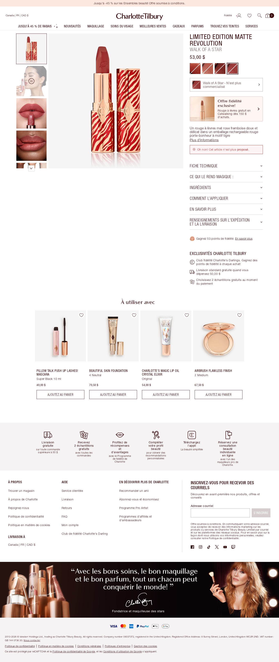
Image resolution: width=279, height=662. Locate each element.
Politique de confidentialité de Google (73, 651)
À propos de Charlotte (23, 499)
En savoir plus (243, 238)
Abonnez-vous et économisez (139, 499)
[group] (57, 356)
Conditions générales (89, 646)
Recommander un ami (134, 490)
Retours (67, 508)
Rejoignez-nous (18, 508)
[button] (259, 15)
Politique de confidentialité (26, 516)
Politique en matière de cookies (29, 525)
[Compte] (239, 15)
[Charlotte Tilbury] (139, 15)
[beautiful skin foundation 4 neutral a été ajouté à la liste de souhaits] (134, 315)
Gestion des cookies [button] (145, 646)
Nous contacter (32, 640)
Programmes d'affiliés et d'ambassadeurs (135, 518)
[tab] (31, 49)
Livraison (68, 499)
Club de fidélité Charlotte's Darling (85, 533)
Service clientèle (72, 490)
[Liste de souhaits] (249, 15)
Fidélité (228, 15)
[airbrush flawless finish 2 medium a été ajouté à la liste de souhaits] (239, 315)
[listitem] (38, 27)
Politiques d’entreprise (118, 646)
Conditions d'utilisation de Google (122, 651)
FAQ (64, 516)
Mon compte (70, 525)
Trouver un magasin (21, 490)
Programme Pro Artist (133, 508)
